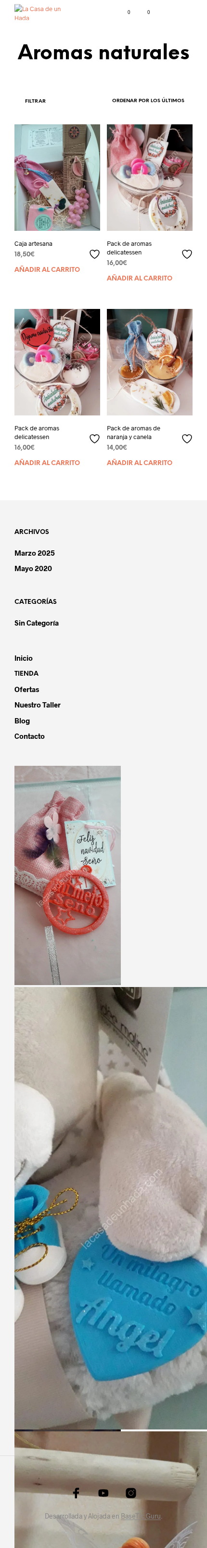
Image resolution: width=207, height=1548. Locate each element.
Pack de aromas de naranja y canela (133, 432)
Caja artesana (33, 243)
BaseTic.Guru (141, 1516)
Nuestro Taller (37, 704)
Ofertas (26, 689)
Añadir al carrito (47, 270)
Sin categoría (36, 622)
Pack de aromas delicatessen (129, 248)
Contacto (29, 736)
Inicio (23, 658)
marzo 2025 (34, 552)
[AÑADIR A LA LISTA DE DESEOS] (96, 250)
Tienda (26, 674)
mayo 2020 (33, 568)
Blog (22, 720)
